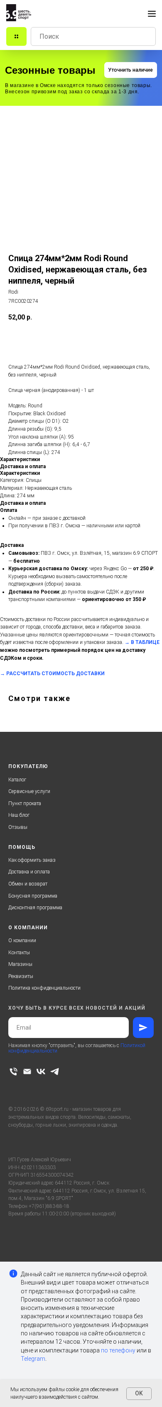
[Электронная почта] (27, 1071)
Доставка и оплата (29, 872)
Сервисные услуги (29, 791)
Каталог (17, 780)
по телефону (118, 1350)
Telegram (33, 1358)
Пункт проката (24, 803)
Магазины (20, 964)
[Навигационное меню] (152, 14)
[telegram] (54, 1071)
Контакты (19, 952)
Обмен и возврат (27, 884)
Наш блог (18, 815)
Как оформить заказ (32, 860)
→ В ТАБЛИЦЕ (142, 642)
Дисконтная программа (35, 908)
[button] (130, 70)
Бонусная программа (32, 896)
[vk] (41, 1071)
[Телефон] (13, 1071)
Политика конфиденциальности (44, 988)
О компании (22, 940)
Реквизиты (20, 976)
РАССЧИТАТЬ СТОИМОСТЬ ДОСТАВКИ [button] (55, 673)
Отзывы (17, 827)
